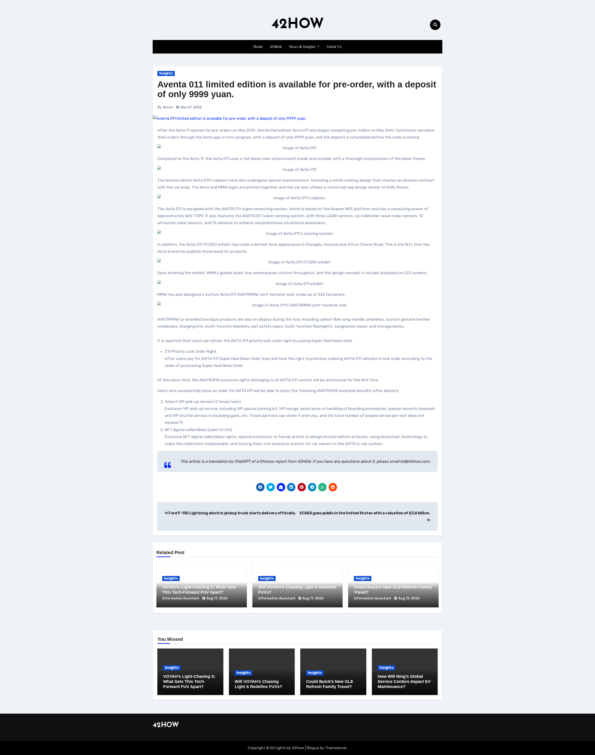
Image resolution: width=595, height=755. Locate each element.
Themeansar (336, 748)
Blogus (313, 748)
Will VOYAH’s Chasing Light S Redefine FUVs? (258, 684)
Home (258, 47)
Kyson (168, 107)
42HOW (297, 25)
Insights (166, 73)
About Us (334, 47)
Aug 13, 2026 (409, 598)
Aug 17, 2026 (217, 598)
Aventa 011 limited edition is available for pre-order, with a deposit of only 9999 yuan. (296, 89)
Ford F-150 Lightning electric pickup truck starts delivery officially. (232, 513)
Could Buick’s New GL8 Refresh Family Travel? (329, 684)
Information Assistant (181, 598)
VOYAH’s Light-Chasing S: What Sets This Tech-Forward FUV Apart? (199, 590)
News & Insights (303, 47)
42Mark (276, 47)
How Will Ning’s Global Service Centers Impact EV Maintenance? (404, 681)
